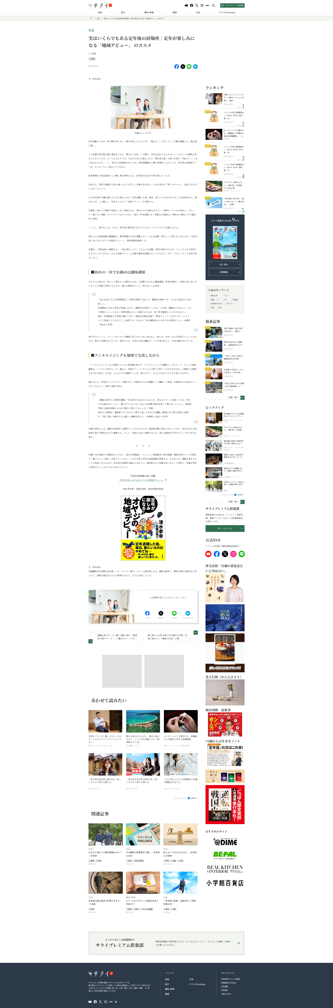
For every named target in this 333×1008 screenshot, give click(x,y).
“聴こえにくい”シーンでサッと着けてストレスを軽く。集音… (234, 97)
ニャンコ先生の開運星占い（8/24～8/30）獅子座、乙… (234, 167)
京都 (212, 307)
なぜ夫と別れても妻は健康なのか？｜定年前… (105, 854)
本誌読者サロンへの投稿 (230, 979)
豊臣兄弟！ (215, 295)
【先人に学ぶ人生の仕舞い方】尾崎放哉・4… (234, 384)
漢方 (220, 307)
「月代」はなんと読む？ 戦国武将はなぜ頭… (234, 357)
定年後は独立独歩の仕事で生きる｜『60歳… (105, 902)
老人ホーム (231, 303)
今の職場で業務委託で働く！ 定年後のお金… (143, 854)
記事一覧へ (233, 397)
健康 (175, 12)
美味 (100, 12)
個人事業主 (139, 860)
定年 (93, 58)
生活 (198, 12)
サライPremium (197, 984)
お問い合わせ (226, 994)
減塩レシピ (215, 299)
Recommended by (180, 798)
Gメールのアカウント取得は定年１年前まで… (142, 902)
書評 (92, 860)
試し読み (224, 264)
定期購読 (224, 272)
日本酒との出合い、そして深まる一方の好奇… (234, 371)
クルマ (226, 295)
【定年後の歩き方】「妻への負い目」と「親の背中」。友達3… (234, 201)
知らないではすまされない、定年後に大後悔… (180, 854)
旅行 (123, 12)
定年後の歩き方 (216, 303)
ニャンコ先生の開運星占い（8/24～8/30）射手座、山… (234, 115)
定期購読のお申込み (228, 982)
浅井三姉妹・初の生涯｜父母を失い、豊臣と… (234, 329)
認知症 (235, 299)
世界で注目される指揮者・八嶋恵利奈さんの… (234, 343)
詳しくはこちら (225, 528)
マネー (226, 299)
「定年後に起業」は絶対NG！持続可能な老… (179, 902)
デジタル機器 (147, 909)
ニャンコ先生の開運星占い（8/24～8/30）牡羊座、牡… (234, 149)
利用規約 (224, 990)
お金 (181, 860)
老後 (174, 860)
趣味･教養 (149, 12)
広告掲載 (224, 986)
